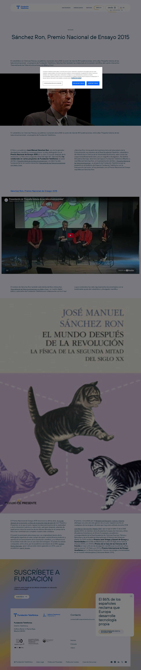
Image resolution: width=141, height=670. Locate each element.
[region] (71, 78)
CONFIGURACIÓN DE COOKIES (52, 83)
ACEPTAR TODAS (93, 83)
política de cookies (76, 78)
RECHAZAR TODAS (78, 83)
